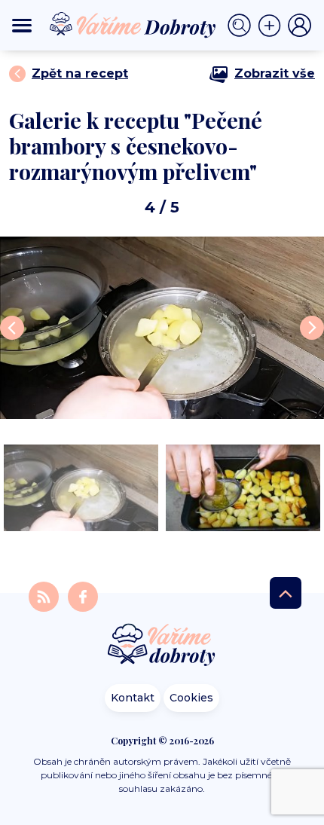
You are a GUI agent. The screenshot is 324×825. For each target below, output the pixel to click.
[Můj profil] (300, 26)
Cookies (191, 697)
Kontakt (132, 697)
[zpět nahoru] (285, 593)
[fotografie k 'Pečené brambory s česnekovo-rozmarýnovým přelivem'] (162, 328)
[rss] (45, 596)
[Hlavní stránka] (162, 646)
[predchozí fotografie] (12, 328)
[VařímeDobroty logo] (132, 25)
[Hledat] (243, 26)
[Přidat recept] (273, 26)
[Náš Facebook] (83, 596)
